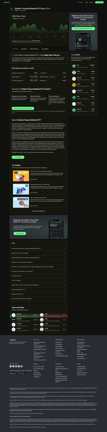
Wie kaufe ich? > (34, 48)
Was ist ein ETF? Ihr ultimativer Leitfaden (41, 171)
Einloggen (91, 2)
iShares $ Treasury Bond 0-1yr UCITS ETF (40, 346)
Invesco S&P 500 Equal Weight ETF (39, 343)
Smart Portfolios (81, 374)
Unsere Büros (37, 372)
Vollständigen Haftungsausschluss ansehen (23, 410)
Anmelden (99, 2)
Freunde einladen (81, 366)
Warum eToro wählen (39, 366)
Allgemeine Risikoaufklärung (15, 416)
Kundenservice (59, 354)
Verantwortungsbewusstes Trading (83, 346)
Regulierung (58, 372)
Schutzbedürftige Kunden (61, 356)
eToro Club (79, 370)
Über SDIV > (24, 48)
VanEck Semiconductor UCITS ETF (39, 353)
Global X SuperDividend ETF (58, 111)
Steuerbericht (80, 356)
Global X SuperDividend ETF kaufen (83, 28)
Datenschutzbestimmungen (62, 369)
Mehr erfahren (34, 179)
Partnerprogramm (81, 368)
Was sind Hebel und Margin (82, 350)
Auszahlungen (58, 346)
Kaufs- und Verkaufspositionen (82, 353)
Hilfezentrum (58, 342)
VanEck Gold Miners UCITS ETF (39, 357)
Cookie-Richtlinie (59, 366)
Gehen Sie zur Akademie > (38, 211)
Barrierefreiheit (37, 374)
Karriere (35, 370)
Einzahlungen (58, 344)
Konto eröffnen (59, 348)
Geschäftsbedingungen (61, 376)
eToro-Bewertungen (39, 368)
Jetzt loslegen (18, 157)
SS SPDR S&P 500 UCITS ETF (40, 350)
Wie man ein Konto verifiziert (60, 351)
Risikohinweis (58, 374)
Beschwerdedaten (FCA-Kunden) (61, 381)
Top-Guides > (45, 48)
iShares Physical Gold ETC (40, 360)
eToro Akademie (81, 358)
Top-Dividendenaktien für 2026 (38, 197)
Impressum (36, 376)
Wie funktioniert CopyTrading (81, 343)
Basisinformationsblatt (61, 378)
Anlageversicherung (82, 372)
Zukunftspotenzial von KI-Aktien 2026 (40, 184)
